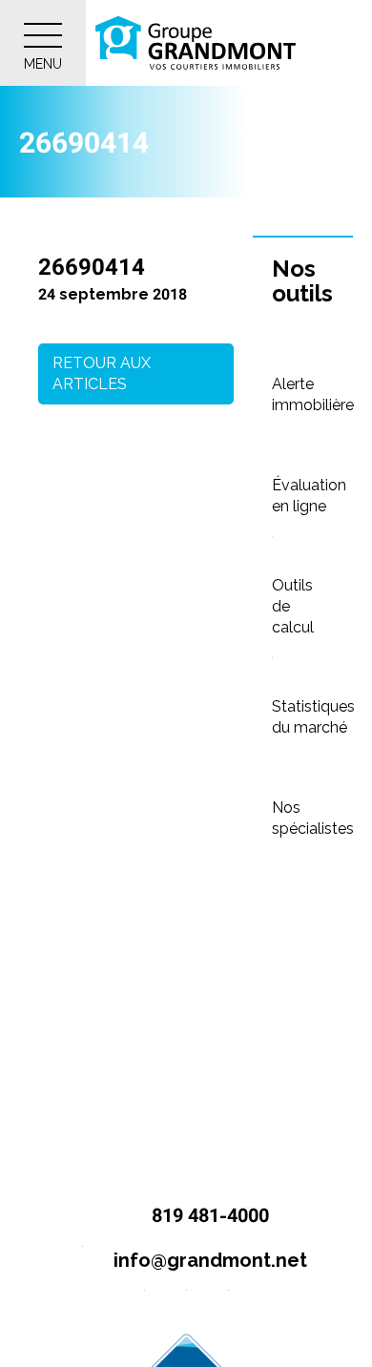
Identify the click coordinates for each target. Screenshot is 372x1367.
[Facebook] (144, 1305)
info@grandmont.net (208, 1260)
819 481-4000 (208, 1215)
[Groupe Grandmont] (195, 43)
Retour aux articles (101, 373)
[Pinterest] (228, 1305)
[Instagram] (186, 1305)
